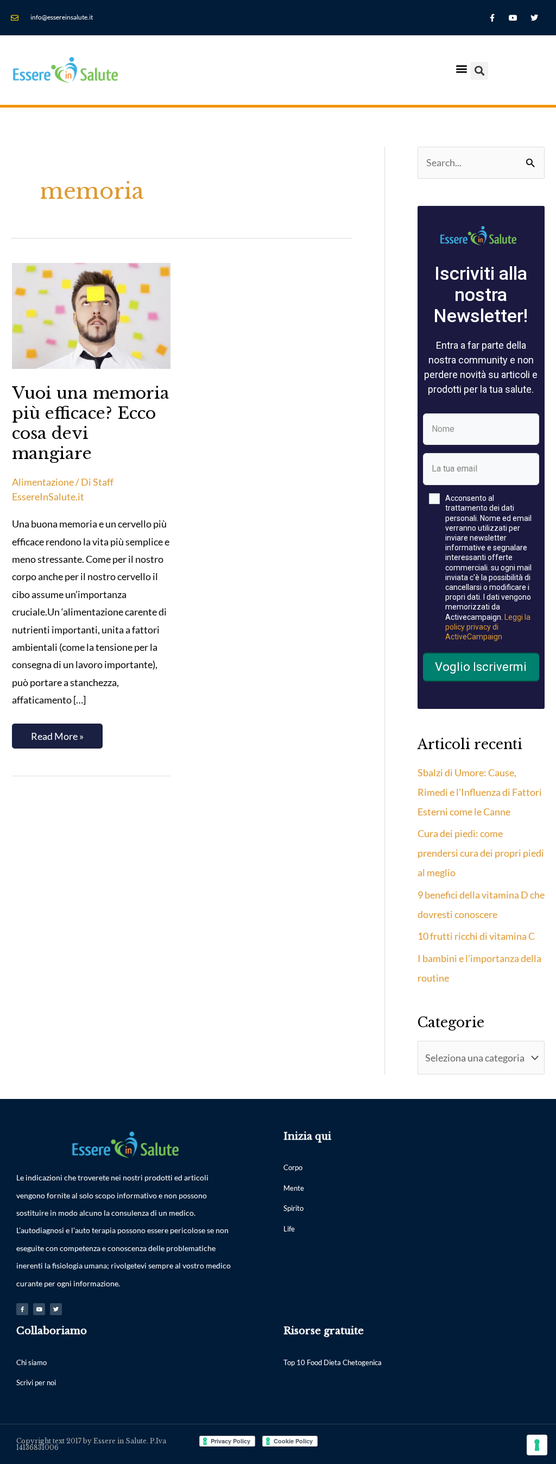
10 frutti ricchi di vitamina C (476, 936)
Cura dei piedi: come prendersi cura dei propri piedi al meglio (481, 852)
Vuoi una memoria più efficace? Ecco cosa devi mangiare (90, 423)
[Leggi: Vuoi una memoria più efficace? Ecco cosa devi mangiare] (91, 315)
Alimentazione (43, 482)
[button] (461, 68)
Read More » (57, 733)
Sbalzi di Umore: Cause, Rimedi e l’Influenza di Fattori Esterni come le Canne (480, 792)
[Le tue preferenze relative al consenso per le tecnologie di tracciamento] (537, 1445)
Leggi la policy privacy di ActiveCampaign (487, 627)
